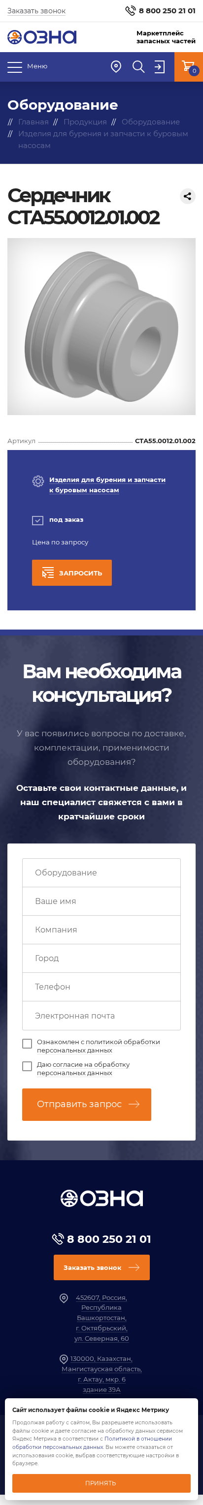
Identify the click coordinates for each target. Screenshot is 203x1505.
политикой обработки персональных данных (98, 1046)
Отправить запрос (79, 1104)
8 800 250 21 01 (167, 10)
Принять (100, 1483)
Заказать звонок (36, 10)
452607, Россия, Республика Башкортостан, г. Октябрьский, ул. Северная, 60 (101, 1318)
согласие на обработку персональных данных (83, 1068)
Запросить (80, 573)
